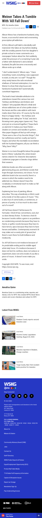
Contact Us (7, 451)
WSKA (17, 425)
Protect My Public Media (12, 469)
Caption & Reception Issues (13, 478)
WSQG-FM (19, 423)
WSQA (29, 423)
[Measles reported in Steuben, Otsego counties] (8, 350)
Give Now (34, 3)
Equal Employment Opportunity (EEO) (16, 464)
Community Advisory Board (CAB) (15, 442)
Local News (19, 316)
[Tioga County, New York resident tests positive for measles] (8, 365)
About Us (7, 429)
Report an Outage (9, 482)
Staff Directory (9, 455)
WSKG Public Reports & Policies (14, 460)
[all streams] (39, 515)
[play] (3, 515)
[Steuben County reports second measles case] (8, 320)
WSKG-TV (11, 425)
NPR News (7, 272)
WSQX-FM (13, 423)
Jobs (5, 447)
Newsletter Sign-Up (10, 486)
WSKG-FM (6, 423)
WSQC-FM (35, 423)
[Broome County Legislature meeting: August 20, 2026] (8, 335)
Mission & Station (9, 433)
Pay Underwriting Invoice (12, 491)
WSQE (25, 423)
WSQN (6, 425)
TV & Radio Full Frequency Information (16, 473)
